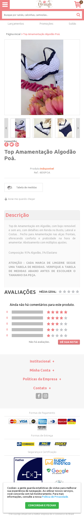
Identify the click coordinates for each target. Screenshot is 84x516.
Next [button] (78, 128)
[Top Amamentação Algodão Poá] (20, 128)
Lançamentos (16, 23)
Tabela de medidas (26, 187)
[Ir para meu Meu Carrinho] (77, 4)
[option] (20, 128)
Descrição (17, 215)
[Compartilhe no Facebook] (6, 144)
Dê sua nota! (69, 342)
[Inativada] (28, 477)
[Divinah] (42, 4)
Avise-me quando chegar (21, 199)
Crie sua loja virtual (18, 514)
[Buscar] (78, 15)
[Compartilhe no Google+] (17, 144)
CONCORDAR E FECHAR (42, 505)
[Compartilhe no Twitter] (12, 144)
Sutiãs (72, 23)
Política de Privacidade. (55, 496)
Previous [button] (6, 128)
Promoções (46, 23)
